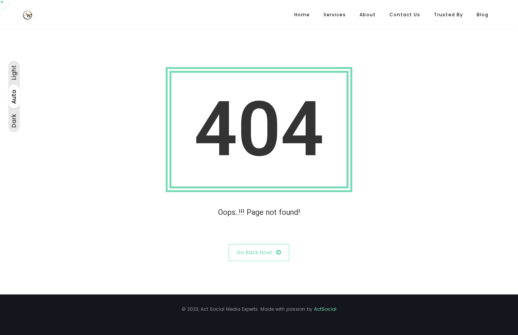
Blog (482, 14)
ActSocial (325, 309)
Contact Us (404, 14)
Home (302, 14)
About (367, 14)
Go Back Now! (254, 252)
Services (334, 14)
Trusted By (448, 14)
